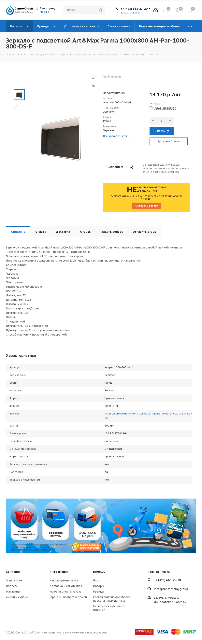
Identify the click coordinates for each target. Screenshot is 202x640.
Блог (96, 580)
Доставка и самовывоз (66, 586)
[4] (116, 77)
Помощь (99, 572)
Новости (12, 586)
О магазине (14, 580)
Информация (59, 572)
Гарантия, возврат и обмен (68, 597)
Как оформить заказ (64, 580)
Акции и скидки (17, 597)
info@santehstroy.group (171, 589)
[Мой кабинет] (155, 10)
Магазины (13, 591)
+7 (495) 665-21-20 (134, 8)
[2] (109, 77)
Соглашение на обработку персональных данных (111, 598)
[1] (105, 77)
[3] (112, 77)
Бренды (98, 591)
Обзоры (98, 586)
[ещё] (190, 26)
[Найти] (100, 10)
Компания (13, 572)
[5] (120, 77)
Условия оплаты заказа (65, 591)
